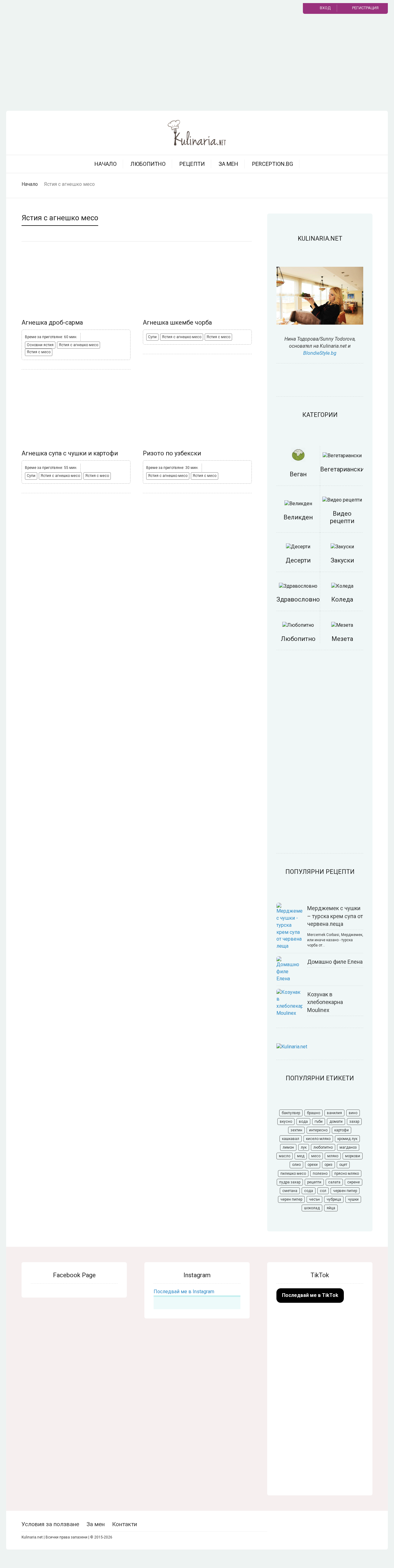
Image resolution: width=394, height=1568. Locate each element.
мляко (332, 1156)
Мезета (342, 638)
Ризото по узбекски (172, 453)
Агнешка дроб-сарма (52, 322)
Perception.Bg (272, 164)
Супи (152, 337)
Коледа (342, 599)
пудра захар (289, 1182)
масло (284, 1156)
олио (296, 1164)
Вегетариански (342, 469)
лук (304, 1147)
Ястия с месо (38, 352)
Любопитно (148, 164)
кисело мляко (318, 1139)
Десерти (298, 560)
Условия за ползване (50, 1524)
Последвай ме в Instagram (184, 1291)
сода (308, 1191)
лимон (288, 1147)
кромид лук (347, 1139)
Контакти (124, 1524)
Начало (105, 164)
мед (300, 1156)
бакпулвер (291, 1113)
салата (334, 1182)
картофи (341, 1130)
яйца (331, 1208)
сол (323, 1191)
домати (336, 1121)
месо (315, 1156)
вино (353, 1113)
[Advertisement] (197, 65)
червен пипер (345, 1191)
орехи (313, 1164)
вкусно (286, 1121)
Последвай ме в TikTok (310, 1295)
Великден (298, 517)
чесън (314, 1199)
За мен (228, 164)
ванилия (334, 1113)
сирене (353, 1182)
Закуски (342, 560)
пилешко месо (293, 1173)
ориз (328, 1164)
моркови (352, 1156)
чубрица (334, 1199)
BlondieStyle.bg (319, 353)
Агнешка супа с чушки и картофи (70, 453)
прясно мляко (346, 1173)
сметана (289, 1191)
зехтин (296, 1130)
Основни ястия (40, 345)
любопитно (323, 1147)
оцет (343, 1164)
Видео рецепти (342, 517)
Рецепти (192, 164)
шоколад (312, 1208)
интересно (318, 1130)
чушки (353, 1199)
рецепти (314, 1182)
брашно (313, 1113)
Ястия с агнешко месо (78, 345)
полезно (320, 1173)
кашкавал (290, 1139)
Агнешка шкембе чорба (177, 322)
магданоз (348, 1147)
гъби (319, 1121)
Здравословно (298, 599)
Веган (298, 474)
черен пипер (291, 1199)
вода (303, 1121)
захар (354, 1121)
